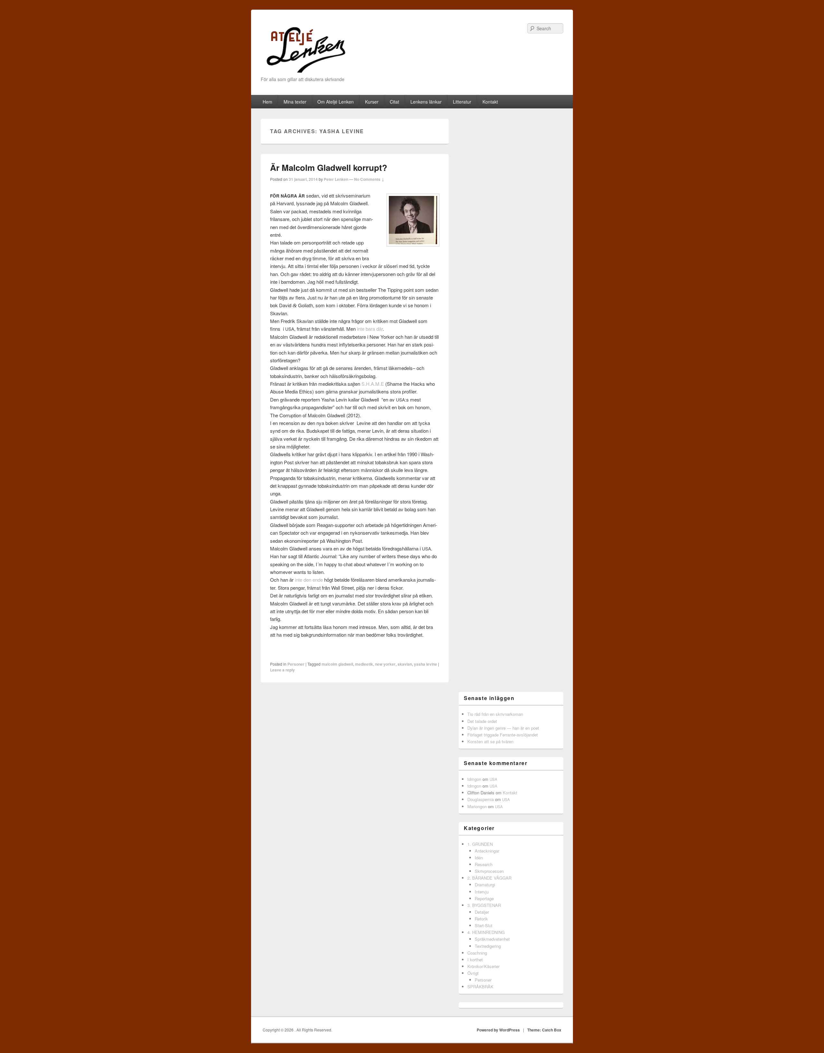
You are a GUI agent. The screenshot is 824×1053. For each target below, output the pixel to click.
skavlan (405, 664)
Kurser (372, 101)
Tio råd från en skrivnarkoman (495, 714)
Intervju (482, 892)
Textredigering (488, 946)
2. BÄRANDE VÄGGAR (489, 878)
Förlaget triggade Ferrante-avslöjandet (502, 735)
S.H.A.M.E (372, 383)
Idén (479, 857)
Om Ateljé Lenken (335, 101)
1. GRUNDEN (480, 844)
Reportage (484, 898)
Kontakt (490, 101)
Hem (267, 101)
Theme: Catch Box (544, 1030)
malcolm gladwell (337, 664)
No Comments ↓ (369, 179)
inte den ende (309, 579)
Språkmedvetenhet (492, 939)
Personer (295, 664)
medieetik (364, 664)
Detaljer (482, 912)
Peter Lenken (336, 179)
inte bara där (370, 328)
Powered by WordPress (498, 1030)
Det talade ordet (482, 721)
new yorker (385, 664)
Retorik (481, 919)
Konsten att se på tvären (490, 741)
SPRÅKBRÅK (480, 987)
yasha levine (425, 664)
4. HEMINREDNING (486, 932)
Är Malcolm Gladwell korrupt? (328, 167)
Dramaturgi (485, 885)
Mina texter (295, 101)
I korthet (475, 959)
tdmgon (474, 779)
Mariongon (477, 806)
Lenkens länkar (426, 101)
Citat (394, 101)
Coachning (477, 953)
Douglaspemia (480, 799)
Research (483, 864)
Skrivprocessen (489, 871)
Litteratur (462, 101)
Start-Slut (483, 925)
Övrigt (473, 973)
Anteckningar (487, 851)
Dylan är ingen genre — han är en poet (503, 728)
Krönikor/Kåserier (483, 966)
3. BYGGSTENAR (484, 905)
